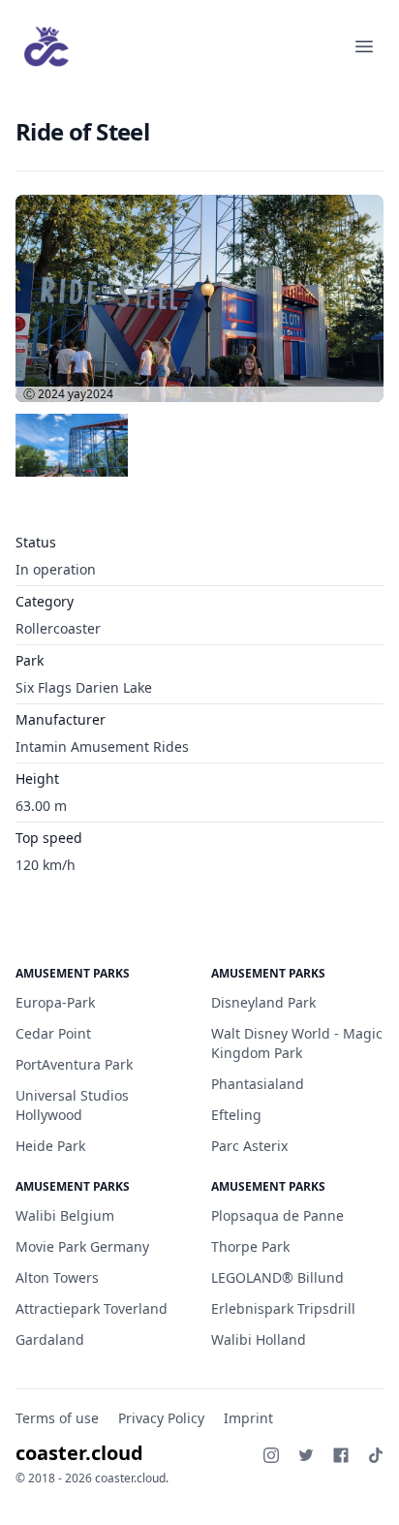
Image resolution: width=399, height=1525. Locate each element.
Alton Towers (57, 1277)
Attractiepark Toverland (91, 1308)
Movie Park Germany (82, 1246)
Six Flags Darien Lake (83, 687)
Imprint (248, 1418)
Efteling (236, 1114)
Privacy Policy (161, 1418)
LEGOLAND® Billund (277, 1277)
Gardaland (49, 1339)
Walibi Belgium (64, 1215)
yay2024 (90, 394)
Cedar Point (53, 1033)
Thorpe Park (250, 1246)
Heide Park (50, 1145)
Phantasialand (257, 1083)
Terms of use (57, 1418)
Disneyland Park (263, 1002)
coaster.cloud (79, 1453)
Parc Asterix (249, 1145)
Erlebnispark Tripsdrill (283, 1308)
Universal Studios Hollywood (72, 1105)
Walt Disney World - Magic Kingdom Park (297, 1043)
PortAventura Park (74, 1064)
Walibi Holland (258, 1339)
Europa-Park (55, 1002)
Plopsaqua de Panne (277, 1215)
